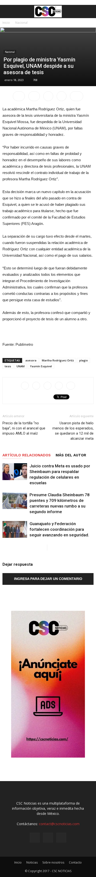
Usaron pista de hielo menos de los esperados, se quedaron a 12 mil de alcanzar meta (73, 431)
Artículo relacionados (26, 455)
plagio (83, 360)
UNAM (20, 366)
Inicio (6, 23)
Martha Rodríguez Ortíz (58, 360)
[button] (89, 11)
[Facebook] (35, 837)
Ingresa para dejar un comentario (48, 579)
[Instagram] (48, 837)
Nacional (21, 23)
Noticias (32, 862)
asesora (30, 360)
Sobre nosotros (53, 862)
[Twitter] (61, 837)
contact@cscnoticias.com (59, 823)
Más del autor (71, 455)
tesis (8, 366)
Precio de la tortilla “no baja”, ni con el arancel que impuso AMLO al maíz (23, 428)
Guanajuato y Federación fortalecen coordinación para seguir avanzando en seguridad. (59, 529)
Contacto (75, 862)
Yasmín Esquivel (41, 366)
